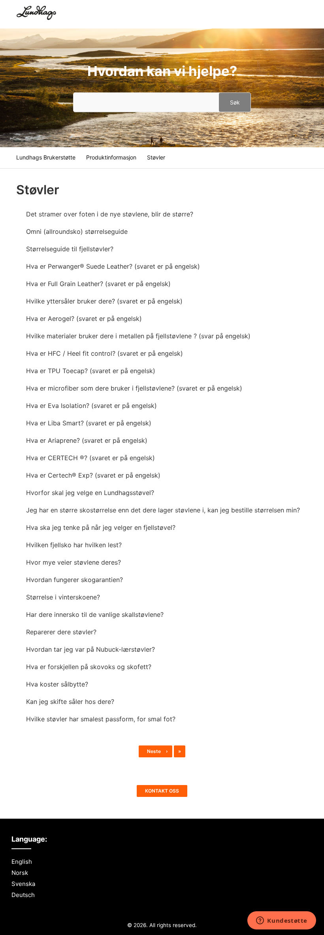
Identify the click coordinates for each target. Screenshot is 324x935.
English (21, 861)
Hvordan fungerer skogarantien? (74, 580)
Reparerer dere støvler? (61, 632)
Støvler (156, 157)
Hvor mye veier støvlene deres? (73, 562)
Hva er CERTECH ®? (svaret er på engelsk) (90, 458)
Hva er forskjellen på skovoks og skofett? (88, 667)
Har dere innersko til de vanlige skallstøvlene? (95, 614)
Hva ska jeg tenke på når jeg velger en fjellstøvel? (100, 527)
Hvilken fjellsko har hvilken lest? (74, 545)
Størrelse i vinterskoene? (63, 597)
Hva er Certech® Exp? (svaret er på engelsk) (93, 475)
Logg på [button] (293, 13)
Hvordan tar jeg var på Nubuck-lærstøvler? (90, 649)
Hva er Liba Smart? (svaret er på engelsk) (88, 423)
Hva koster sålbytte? (57, 684)
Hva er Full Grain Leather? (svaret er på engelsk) (98, 284)
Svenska (23, 884)
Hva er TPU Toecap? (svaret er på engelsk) (90, 371)
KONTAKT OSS (162, 791)
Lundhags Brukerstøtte (45, 157)
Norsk (19, 872)
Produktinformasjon (111, 157)
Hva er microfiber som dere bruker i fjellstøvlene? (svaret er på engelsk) (134, 388)
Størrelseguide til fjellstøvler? (69, 249)
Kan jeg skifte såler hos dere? (70, 702)
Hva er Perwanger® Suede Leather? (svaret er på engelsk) (113, 266)
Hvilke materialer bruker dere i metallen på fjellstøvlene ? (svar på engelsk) (138, 336)
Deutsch (23, 895)
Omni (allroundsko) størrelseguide (77, 231)
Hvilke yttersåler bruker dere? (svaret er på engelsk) (104, 301)
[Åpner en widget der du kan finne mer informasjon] (281, 921)
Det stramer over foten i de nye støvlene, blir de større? (109, 214)
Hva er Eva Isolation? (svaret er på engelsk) (91, 406)
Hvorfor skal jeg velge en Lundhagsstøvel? (90, 493)
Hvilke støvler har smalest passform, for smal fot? (100, 719)
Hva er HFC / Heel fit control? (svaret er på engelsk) (104, 353)
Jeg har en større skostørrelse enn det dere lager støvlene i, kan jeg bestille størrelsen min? (163, 510)
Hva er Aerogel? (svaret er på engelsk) (84, 318)
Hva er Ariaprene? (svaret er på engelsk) (86, 440)
